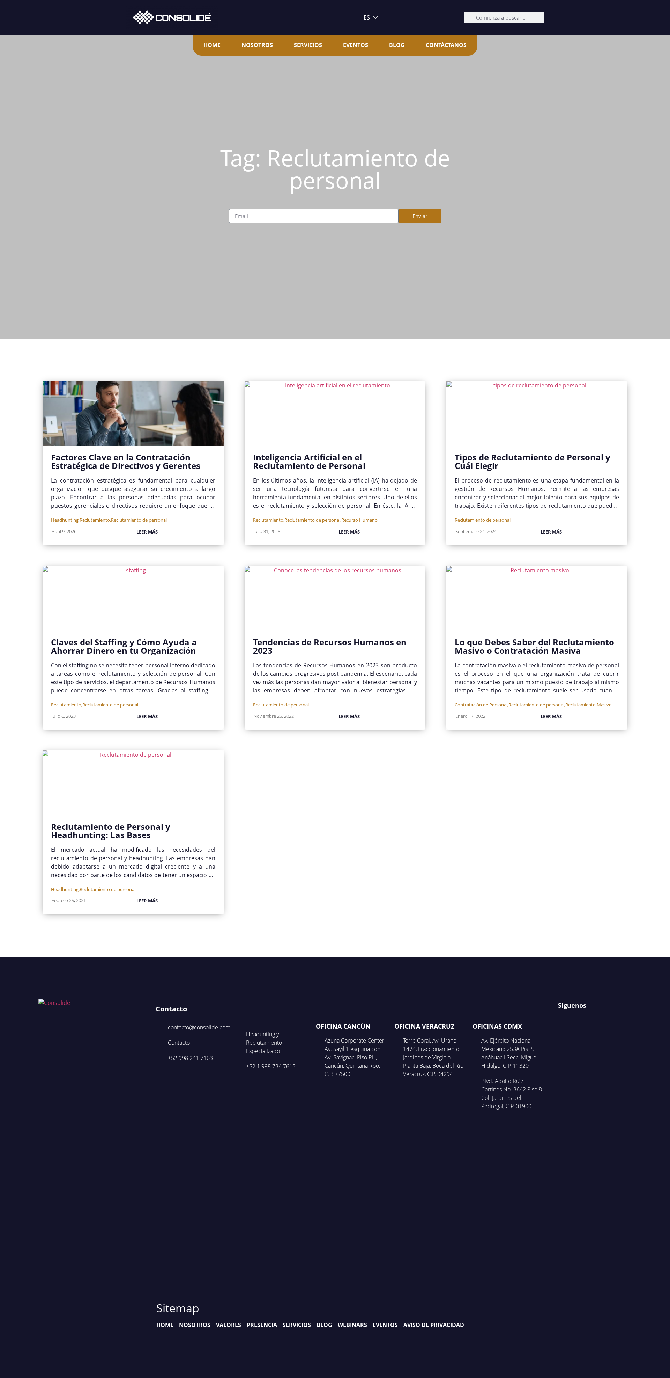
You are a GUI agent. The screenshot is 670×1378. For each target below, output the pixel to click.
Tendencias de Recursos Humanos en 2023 (330, 646)
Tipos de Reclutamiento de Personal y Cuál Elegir (532, 461)
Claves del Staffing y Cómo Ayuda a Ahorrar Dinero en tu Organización (124, 646)
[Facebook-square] (562, 1019)
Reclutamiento (95, 520)
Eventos (355, 45)
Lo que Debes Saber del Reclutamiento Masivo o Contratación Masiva (534, 646)
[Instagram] (576, 1019)
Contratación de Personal (481, 705)
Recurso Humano (359, 520)
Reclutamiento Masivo (588, 705)
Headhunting (65, 520)
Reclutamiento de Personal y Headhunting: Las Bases (110, 831)
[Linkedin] (589, 1019)
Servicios (308, 45)
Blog (397, 45)
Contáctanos (446, 45)
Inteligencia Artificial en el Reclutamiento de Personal (309, 461)
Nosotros (257, 45)
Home (212, 45)
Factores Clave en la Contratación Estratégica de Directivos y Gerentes (125, 461)
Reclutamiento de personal (139, 520)
